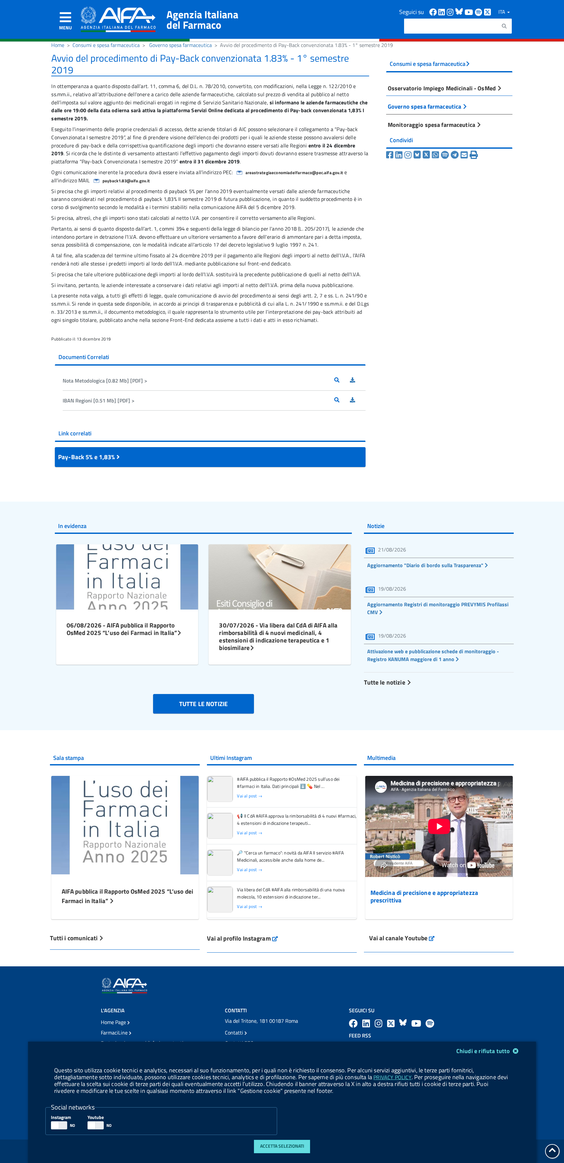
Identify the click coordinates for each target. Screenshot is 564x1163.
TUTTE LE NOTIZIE (203, 703)
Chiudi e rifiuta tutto (483, 1051)
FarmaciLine (115, 1032)
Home (57, 45)
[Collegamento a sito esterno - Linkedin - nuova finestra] (442, 11)
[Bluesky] (418, 155)
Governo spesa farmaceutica (180, 45)
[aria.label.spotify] (430, 1023)
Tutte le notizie (385, 682)
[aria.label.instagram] (379, 1023)
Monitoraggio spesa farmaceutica (432, 124)
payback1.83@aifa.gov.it (126, 180)
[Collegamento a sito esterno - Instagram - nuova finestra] (451, 11)
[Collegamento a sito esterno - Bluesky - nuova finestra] (459, 11)
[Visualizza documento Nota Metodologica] (342, 380)
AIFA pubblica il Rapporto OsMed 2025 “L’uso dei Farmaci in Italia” (127, 895)
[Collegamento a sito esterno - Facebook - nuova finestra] (433, 11)
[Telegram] (455, 155)
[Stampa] (474, 155)
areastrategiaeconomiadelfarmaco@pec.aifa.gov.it (294, 172)
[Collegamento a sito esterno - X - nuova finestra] (488, 11)
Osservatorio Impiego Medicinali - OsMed (442, 88)
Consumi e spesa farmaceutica (106, 45)
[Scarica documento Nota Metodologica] (358, 380)
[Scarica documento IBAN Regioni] (358, 400)
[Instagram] (408, 155)
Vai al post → (249, 796)
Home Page (114, 1022)
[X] (426, 155)
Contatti (234, 1032)
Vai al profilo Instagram (242, 938)
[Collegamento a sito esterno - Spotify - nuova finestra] (479, 11)
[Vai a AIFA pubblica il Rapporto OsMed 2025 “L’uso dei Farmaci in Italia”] (125, 824)
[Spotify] (445, 155)
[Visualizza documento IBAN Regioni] (342, 400)
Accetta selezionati (282, 1146)
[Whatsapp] (435, 155)
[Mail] (464, 155)
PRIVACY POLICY (392, 1077)
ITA (502, 12)
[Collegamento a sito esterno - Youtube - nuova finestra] (469, 11)
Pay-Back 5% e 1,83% (87, 456)
